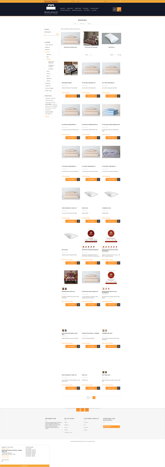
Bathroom (47, 49)
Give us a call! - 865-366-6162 (51, 1)
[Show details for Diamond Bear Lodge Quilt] (71, 277)
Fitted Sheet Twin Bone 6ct (109, 166)
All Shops (94, 10)
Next (93, 397)
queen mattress (48, 108)
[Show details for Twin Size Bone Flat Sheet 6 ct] (71, 194)
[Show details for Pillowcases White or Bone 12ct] (91, 277)
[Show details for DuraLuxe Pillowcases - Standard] (91, 319)
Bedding (48, 59)
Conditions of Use (68, 432)
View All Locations (5, 457)
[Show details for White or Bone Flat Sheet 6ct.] (71, 361)
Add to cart (71, 96)
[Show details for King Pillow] (91, 194)
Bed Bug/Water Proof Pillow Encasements (109, 292)
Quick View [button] (71, 78)
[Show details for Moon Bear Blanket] (71, 68)
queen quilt (54, 108)
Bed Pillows (111, 47)
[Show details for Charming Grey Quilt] (111, 319)
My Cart (66, 427)
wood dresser (48, 109)
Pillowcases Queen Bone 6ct (69, 124)
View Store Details (5, 455)
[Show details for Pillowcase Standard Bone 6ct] (91, 110)
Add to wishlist (78, 96)
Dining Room (48, 83)
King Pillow (85, 208)
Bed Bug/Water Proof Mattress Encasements (110, 250)
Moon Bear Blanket (67, 82)
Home (75, 23)
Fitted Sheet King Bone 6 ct (89, 82)
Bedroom (47, 52)
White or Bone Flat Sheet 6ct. (69, 375)
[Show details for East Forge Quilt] (111, 361)
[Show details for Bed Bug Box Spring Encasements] (91, 235)
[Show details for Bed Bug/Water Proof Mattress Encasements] (111, 235)
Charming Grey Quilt (107, 333)
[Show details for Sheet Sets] (91, 361)
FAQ (85, 425)
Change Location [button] (5, 448)
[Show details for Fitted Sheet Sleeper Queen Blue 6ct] (111, 110)
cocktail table (47, 98)
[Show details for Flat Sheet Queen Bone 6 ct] (91, 152)
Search (120, 1)
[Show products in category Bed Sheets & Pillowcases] (70, 38)
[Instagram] (87, 410)
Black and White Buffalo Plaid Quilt (69, 334)
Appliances (47, 47)
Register (73, 1)
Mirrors (48, 76)
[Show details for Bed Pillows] (71, 235)
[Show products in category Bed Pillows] (111, 38)
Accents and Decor (49, 44)
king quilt (47, 106)
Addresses (66, 425)
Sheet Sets (84, 375)
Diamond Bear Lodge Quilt (68, 291)
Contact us (86, 422)
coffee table (53, 98)
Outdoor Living (48, 90)
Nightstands (49, 78)
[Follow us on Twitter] (82, 410)
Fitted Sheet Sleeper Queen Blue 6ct (111, 124)
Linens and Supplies (49, 88)
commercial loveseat (49, 100)
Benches (48, 80)
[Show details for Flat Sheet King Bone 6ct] (111, 68)
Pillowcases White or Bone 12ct (90, 291)
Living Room (47, 85)
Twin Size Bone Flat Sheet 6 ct (69, 208)
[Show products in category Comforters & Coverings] (91, 38)
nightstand (55, 106)
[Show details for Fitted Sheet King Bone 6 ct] (91, 68)
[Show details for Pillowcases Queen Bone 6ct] (71, 110)
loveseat (50, 106)
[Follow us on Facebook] (78, 410)
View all (47, 116)
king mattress (54, 104)
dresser (53, 102)
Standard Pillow (106, 208)
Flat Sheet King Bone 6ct (108, 82)
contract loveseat (48, 102)
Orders (65, 422)
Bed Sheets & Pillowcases (70, 47)
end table (48, 104)
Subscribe (108, 426)
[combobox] (111, 1)
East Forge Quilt (106, 375)
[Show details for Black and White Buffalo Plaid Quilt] (71, 319)
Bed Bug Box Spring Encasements (90, 249)
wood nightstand (48, 113)
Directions (25, 465)
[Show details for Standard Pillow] (111, 194)
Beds (48, 56)
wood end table (49, 112)
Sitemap (85, 430)
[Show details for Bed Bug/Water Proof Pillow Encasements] (111, 277)
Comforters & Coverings (91, 47)
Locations (86, 427)
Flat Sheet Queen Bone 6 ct (89, 166)
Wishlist (66, 430)
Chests (48, 71)
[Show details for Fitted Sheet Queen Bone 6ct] (71, 152)
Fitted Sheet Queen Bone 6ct (69, 166)
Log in (78, 1)
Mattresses (49, 54)
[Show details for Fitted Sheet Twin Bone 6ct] (111, 152)
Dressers (48, 73)
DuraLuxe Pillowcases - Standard (90, 333)
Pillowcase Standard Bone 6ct (90, 124)
